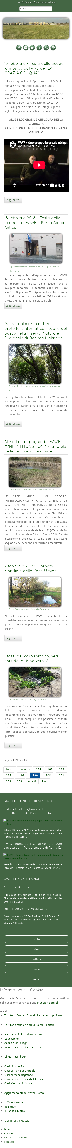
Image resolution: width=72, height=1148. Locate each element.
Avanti (32, 781)
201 (61, 775)
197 (8, 775)
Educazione (11, 1038)
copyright (37, 939)
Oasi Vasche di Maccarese (20, 1083)
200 (48, 775)
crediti (36, 979)
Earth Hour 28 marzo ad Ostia (25, 908)
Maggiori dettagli (48, 1002)
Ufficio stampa (13, 1102)
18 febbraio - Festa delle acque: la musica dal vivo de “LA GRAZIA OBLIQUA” (34, 68)
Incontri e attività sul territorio (23, 1047)
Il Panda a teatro (14, 1111)
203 (19, 781)
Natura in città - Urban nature (23, 1034)
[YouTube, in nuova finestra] (39, 50)
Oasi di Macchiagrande (18, 1075)
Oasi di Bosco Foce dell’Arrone (23, 1079)
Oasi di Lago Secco (16, 1066)
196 (61, 769)
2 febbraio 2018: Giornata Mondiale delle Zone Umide (30, 568)
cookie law (36, 959)
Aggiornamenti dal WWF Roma (24, 1093)
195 (50, 769)
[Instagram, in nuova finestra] (26, 50)
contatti (9, 1142)
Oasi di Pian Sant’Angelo (19, 1070)
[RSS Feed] (46, 50)
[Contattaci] (53, 50)
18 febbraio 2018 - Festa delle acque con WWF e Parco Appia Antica (34, 223)
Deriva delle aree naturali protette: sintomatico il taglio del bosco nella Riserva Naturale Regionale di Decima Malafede (35, 330)
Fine (44, 781)
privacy (36, 949)
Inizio (9, 769)
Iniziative (10, 1106)
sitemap (37, 969)
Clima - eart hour (15, 1056)
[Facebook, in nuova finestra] (19, 50)
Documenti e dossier (17, 1120)
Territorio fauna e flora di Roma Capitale (29, 1025)
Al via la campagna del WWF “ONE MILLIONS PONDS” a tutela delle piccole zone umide (35, 446)
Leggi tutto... (13, 200)
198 (21, 775)
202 (8, 781)
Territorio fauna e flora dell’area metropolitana (33, 1015)
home (7, 1129)
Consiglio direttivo (16, 887)
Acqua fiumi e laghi (16, 1043)
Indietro (24, 769)
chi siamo (10, 1133)
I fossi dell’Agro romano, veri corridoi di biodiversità (31, 658)
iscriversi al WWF (15, 1137)
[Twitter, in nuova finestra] (32, 50)
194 (38, 769)
